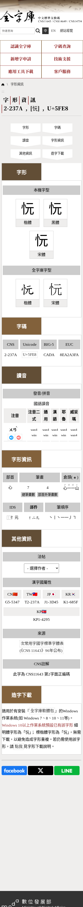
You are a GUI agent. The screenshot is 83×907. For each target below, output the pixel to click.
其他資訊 (25, 153)
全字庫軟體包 (42, 711)
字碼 (57, 127)
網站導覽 (66, 31)
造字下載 (57, 153)
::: (1, 2)
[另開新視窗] (14, 770)
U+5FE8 (29, 355)
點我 (19, 746)
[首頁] (41, 16)
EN (53, 31)
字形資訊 (17, 84)
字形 (25, 127)
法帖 (41, 557)
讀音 (25, 140)
